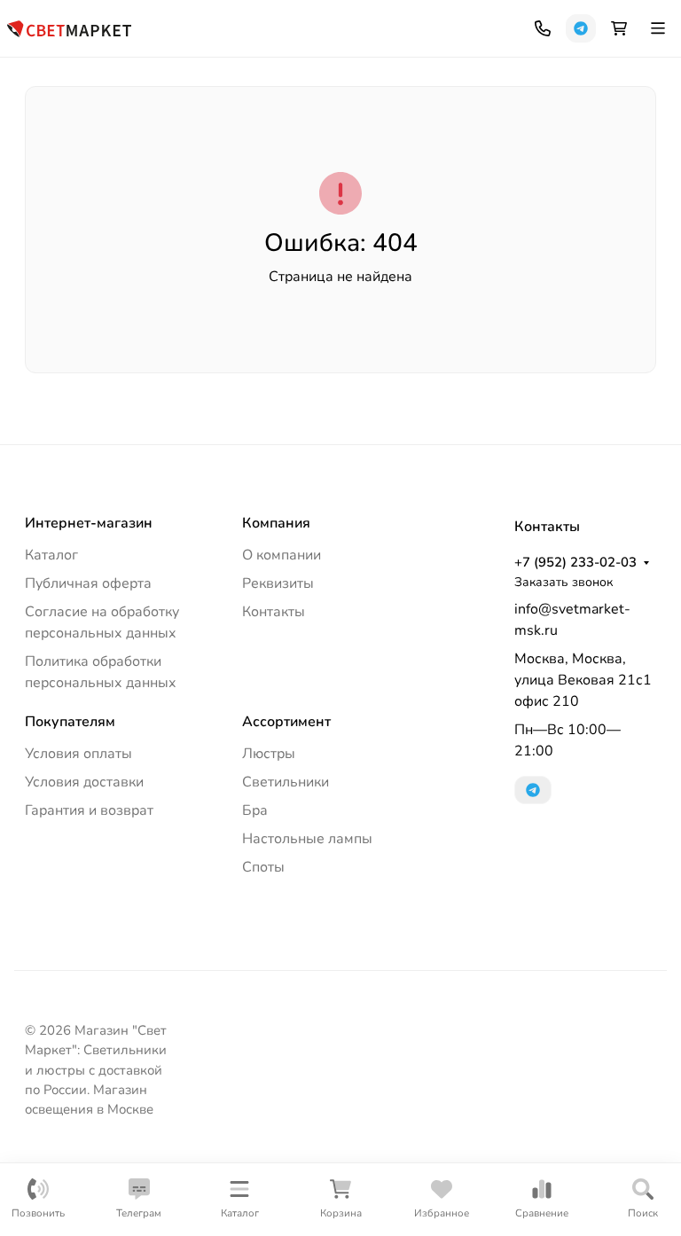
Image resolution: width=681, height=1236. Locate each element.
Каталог (51, 555)
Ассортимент (286, 722)
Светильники (285, 782)
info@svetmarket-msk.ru (572, 619)
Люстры (268, 753)
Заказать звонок (563, 582)
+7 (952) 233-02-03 (575, 562)
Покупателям (70, 722)
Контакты (273, 612)
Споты (263, 867)
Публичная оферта (88, 583)
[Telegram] (581, 28)
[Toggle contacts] (543, 28)
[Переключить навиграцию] (658, 28)
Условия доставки (84, 782)
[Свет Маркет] (69, 27)
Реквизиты (278, 583)
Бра (255, 810)
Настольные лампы (307, 839)
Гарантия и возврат (89, 810)
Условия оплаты (78, 753)
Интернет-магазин (89, 523)
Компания (276, 523)
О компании (281, 555)
